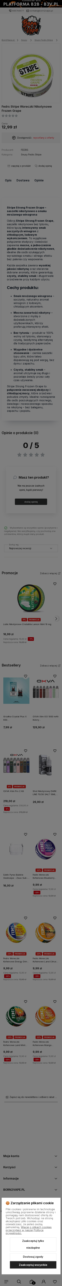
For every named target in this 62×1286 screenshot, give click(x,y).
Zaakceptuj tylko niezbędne (33, 1244)
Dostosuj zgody (33, 1256)
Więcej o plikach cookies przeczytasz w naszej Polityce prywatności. (29, 1230)
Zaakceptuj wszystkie (33, 1265)
